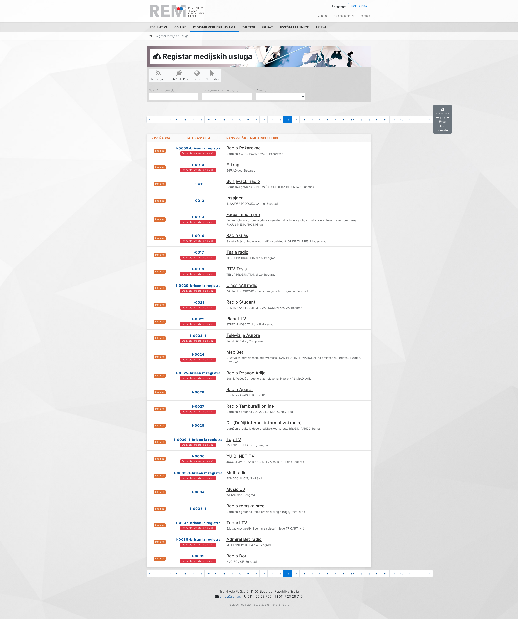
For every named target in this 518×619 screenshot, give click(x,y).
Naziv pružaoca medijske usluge (252, 138)
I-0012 (198, 201)
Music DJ (235, 489)
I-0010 (198, 165)
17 (216, 119)
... (162, 119)
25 (279, 119)
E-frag (232, 164)
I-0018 (198, 269)
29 (311, 119)
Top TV (233, 439)
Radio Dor (236, 555)
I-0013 (198, 217)
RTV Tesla (236, 268)
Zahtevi (248, 27)
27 (295, 119)
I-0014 (198, 236)
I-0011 (198, 184)
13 (185, 119)
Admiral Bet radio (244, 539)
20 (239, 119)
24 (271, 119)
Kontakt (365, 15)
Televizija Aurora (243, 335)
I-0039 (198, 556)
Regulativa (159, 27)
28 (303, 119)
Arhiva (321, 27)
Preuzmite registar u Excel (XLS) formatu (442, 121)
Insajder (234, 197)
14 (192, 119)
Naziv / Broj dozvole (161, 90)
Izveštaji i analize (294, 27)
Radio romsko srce (245, 505)
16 (208, 119)
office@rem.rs (230, 596)
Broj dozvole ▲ (198, 138)
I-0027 (198, 406)
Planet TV (236, 318)
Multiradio (236, 472)
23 (263, 119)
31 (328, 119)
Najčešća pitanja (344, 15)
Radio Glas (237, 235)
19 (231, 119)
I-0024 (198, 354)
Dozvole (261, 90)
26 (287, 119)
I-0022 (198, 319)
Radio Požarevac (243, 147)
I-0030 (198, 456)
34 (352, 119)
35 (360, 119)
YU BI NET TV (240, 456)
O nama (323, 15)
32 (336, 119)
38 (385, 119)
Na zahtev (212, 79)
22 (255, 119)
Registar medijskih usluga (214, 27)
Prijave (267, 27)
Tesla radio (237, 252)
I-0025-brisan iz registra (198, 373)
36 (368, 119)
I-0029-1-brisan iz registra (198, 440)
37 (377, 119)
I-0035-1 (198, 509)
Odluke (180, 27)
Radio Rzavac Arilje (245, 372)
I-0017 (198, 252)
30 (320, 119)
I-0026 (198, 392)
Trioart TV (236, 522)
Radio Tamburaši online (250, 406)
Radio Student (240, 302)
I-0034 (198, 492)
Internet (197, 79)
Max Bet (234, 352)
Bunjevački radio (243, 181)
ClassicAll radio (241, 285)
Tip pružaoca (159, 138)
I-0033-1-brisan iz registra (198, 473)
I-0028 (198, 425)
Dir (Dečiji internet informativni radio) (264, 422)
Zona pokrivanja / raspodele (220, 90)
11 (169, 119)
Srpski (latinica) (359, 5)
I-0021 (198, 302)
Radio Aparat (239, 389)
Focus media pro (243, 214)
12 (177, 119)
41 (410, 119)
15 (200, 119)
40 (401, 119)
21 (247, 119)
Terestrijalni (158, 79)
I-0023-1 (198, 335)
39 (393, 119)
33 (344, 119)
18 (224, 119)
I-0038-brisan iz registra (198, 539)
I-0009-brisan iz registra (198, 148)
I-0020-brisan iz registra (198, 285)
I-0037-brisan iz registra (198, 523)
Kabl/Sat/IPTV (179, 79)
